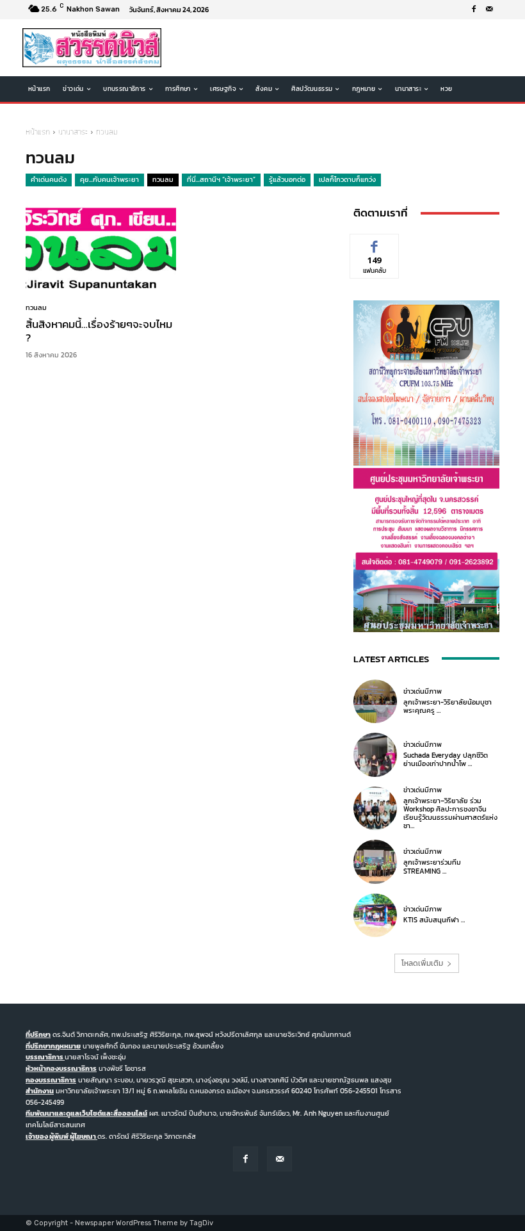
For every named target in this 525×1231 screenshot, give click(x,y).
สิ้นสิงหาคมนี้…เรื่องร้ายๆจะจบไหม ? (99, 330)
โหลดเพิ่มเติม (422, 963)
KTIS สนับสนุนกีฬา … (434, 920)
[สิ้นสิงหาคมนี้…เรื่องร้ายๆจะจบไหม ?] (101, 248)
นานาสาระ (73, 132)
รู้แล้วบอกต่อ (287, 179)
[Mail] (489, 9)
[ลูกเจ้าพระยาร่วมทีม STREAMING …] (375, 861)
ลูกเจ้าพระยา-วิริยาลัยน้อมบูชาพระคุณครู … (447, 706)
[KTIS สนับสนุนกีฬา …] (375, 915)
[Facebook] (473, 9)
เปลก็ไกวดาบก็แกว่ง (347, 179)
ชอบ (375, 244)
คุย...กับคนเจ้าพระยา (109, 179)
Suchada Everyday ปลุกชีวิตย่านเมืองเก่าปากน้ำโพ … (445, 759)
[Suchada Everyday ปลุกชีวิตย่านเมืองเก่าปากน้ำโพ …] (375, 754)
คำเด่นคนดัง (49, 179)
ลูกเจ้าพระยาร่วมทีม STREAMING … (432, 866)
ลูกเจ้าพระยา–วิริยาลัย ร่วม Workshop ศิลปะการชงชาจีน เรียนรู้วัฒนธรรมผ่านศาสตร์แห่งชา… (450, 813)
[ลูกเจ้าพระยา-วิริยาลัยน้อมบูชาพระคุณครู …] (375, 701)
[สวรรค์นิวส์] (91, 47)
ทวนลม (163, 179)
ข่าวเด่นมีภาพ (422, 691)
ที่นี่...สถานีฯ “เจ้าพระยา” (221, 179)
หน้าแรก (38, 132)
